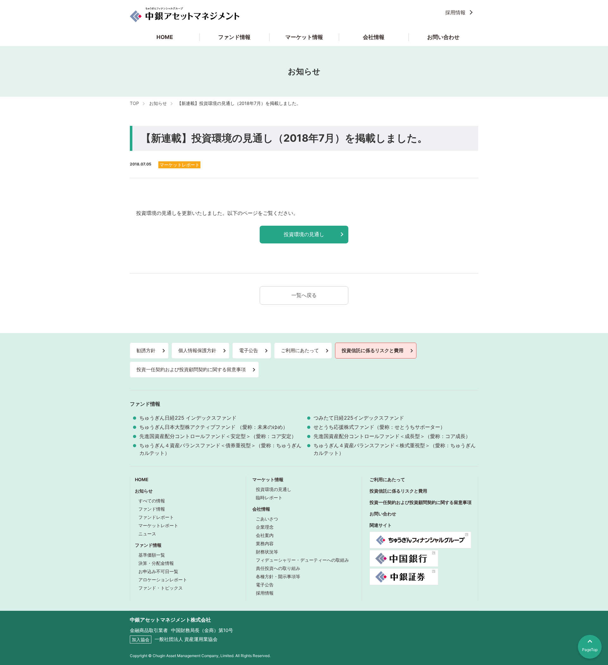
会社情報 (373, 37)
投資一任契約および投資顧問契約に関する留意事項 (191, 369)
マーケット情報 (304, 37)
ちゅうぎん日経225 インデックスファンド (188, 418)
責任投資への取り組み (278, 568)
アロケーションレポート (162, 579)
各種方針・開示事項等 (278, 576)
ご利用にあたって (300, 350)
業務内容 (265, 543)
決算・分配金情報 (156, 563)
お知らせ (144, 491)
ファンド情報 (234, 37)
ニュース (147, 533)
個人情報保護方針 (197, 350)
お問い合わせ (443, 37)
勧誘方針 (145, 350)
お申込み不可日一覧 (158, 571)
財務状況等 (267, 551)
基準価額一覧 (151, 555)
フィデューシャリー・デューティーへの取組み (302, 560)
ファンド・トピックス (160, 588)
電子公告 (248, 350)
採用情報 (455, 12)
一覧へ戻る (304, 295)
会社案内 (265, 535)
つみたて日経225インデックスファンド (359, 418)
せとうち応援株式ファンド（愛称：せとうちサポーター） (379, 427)
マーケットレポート (158, 525)
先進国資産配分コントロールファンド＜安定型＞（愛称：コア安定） (217, 436)
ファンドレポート (156, 517)
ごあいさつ (267, 518)
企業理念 (265, 527)
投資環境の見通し (304, 234)
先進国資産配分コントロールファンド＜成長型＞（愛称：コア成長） (392, 436)
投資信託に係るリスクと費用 (372, 350)
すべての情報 (151, 500)
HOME (164, 37)
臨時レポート (269, 497)
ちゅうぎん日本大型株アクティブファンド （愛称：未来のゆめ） (213, 427)
